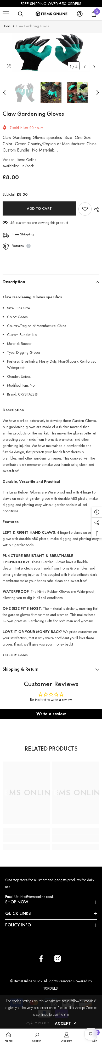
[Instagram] (57, 958)
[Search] (21, 14)
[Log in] (79, 13)
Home (6, 26)
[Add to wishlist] (85, 209)
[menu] (6, 14)
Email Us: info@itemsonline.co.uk (29, 896)
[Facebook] (41, 958)
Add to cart (39, 208)
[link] (26, 838)
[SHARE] (95, 209)
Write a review (51, 714)
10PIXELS (50, 988)
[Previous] (84, 66)
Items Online (27, 159)
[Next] (94, 66)
